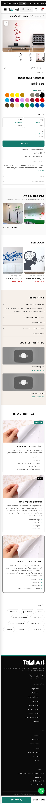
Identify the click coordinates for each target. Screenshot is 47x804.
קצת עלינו (36, 756)
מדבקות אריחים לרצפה (32, 717)
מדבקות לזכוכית (34, 713)
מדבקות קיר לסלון (35, 16)
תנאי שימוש (35, 740)
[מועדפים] (36, 9)
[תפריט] (5, 9)
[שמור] (4, 68)
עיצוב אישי (36, 722)
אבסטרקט (21, 629)
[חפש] (23, 9)
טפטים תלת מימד (36, 629)
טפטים (40, 611)
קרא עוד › (41, 170)
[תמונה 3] (21, 57)
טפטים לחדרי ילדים (20, 617)
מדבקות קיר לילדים (17, 623)
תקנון (37, 748)
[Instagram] (36, 676)
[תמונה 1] (40, 57)
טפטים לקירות (35, 689)
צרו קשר (36, 760)
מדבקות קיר (13, 611)
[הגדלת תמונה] (6, 23)
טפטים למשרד (37, 617)
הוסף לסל (23, 143)
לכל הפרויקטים (11, 227)
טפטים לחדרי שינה (35, 623)
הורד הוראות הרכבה (38, 370)
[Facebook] (42, 676)
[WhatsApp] (31, 676)
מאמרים (36, 736)
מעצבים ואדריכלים (33, 752)
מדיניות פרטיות (34, 744)
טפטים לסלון (27, 611)
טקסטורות (9, 629)
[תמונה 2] (30, 57)
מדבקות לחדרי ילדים (33, 709)
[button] (34, 213)
